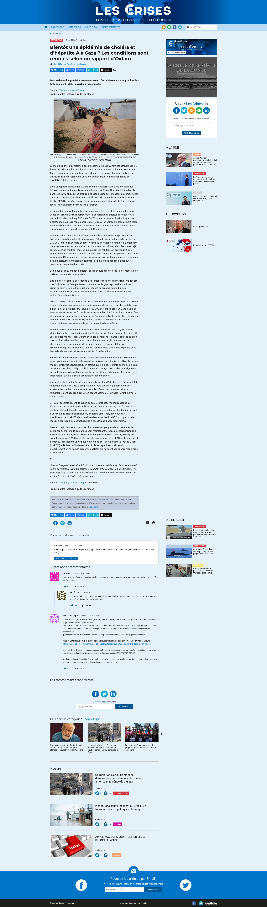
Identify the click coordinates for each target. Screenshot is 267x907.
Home (52, 33)
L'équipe (72, 903)
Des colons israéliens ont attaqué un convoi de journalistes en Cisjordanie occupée (204, 533)
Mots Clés (91, 27)
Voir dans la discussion (66, 559)
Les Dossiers (57, 27)
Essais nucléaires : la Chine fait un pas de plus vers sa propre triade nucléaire (204, 551)
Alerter (80, 586)
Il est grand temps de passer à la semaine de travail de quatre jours (203, 570)
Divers (116, 855)
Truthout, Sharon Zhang (71, 90)
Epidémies (81, 64)
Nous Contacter (111, 27)
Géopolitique (62, 33)
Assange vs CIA (200, 226)
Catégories (74, 27)
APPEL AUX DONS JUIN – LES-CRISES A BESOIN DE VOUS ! (120, 838)
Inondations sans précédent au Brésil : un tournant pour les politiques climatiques (120, 807)
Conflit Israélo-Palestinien (65, 64)
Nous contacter (57, 903)
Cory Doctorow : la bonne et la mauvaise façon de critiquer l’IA (205, 198)
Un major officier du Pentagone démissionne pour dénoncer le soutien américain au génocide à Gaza (118, 778)
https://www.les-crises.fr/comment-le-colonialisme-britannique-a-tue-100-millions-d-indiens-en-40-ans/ (107, 644)
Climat (117, 824)
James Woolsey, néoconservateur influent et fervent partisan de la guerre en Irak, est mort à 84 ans (205, 161)
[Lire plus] (93, 507)
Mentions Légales (128, 903)
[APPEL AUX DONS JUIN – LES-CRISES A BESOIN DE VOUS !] (71, 846)
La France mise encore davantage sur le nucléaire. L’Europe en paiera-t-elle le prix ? (204, 180)
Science (197, 193)
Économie (198, 565)
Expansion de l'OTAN (203, 245)
